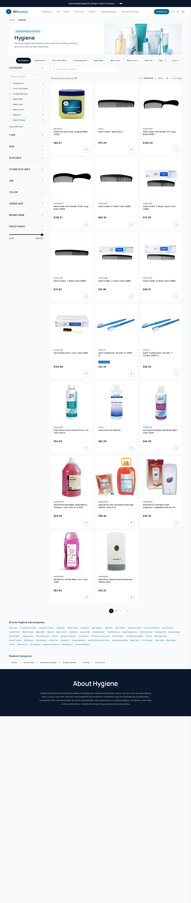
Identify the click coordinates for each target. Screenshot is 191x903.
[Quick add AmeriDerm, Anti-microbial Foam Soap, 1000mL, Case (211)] (131, 522)
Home (12, 19)
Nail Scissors (67, 644)
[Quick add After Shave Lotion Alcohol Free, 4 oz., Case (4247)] (87, 448)
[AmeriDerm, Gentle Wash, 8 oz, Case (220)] (72, 551)
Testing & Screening (130, 11)
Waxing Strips (174, 632)
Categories (46, 11)
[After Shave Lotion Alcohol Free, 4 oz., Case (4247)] (72, 402)
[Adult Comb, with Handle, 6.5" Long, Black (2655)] (161, 104)
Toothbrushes (113, 632)
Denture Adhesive (152, 628)
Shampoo (73, 632)
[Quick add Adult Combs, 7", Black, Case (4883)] (87, 296)
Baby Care (134, 640)
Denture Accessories (100, 636)
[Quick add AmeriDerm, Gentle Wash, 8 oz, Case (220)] (87, 597)
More (174, 60)
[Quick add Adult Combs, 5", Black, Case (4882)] (131, 224)
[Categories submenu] (52, 12)
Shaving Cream (160, 636)
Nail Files (109, 628)
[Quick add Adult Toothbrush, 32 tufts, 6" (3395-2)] (131, 373)
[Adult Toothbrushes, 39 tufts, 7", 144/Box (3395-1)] (161, 325)
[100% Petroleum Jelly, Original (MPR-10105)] (72, 104)
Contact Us (162, 11)
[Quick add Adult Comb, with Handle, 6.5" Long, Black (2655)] (176, 149)
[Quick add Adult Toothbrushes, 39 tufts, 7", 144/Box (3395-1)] (176, 373)
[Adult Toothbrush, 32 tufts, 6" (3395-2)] (116, 325)
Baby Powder (28, 632)
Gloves (66, 11)
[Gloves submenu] (70, 12)
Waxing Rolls (160, 632)
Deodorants (41, 640)
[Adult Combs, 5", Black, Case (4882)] (116, 178)
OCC (58, 11)
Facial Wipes (14, 636)
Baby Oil (50, 632)
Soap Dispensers (129, 632)
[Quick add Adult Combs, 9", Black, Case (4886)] (176, 296)
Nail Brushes (72, 628)
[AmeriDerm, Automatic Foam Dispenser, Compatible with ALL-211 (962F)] (161, 477)
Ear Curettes (167, 628)
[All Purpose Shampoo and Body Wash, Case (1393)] (161, 402)
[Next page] (127, 611)
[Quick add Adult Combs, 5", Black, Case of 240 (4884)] (176, 224)
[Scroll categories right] (166, 60)
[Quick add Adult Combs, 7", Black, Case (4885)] (131, 296)
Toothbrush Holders (134, 636)
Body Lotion (22, 644)
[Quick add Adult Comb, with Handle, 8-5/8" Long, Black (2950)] (87, 224)
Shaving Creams (134, 628)
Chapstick (64, 640)
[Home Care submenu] (85, 12)
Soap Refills (85, 632)
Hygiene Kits (27, 636)
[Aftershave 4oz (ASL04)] (116, 402)
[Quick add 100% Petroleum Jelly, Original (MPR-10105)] (87, 149)
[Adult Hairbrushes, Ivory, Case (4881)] (72, 325)
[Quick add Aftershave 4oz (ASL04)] (131, 448)
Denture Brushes (82, 644)
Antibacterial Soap (120, 640)
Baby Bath (40, 632)
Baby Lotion (62, 632)
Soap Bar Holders (46, 628)
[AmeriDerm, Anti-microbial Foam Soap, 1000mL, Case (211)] (116, 477)
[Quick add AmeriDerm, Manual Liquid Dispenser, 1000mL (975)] (131, 597)
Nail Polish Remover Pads (98, 640)
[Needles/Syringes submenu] (117, 12)
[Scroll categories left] (12, 60)
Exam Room (100, 662)
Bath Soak (159, 640)
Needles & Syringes (48, 662)
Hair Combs (120, 628)
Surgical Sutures (70, 662)
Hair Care (13, 628)
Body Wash (171, 640)
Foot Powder (147, 640)
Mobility (92, 11)
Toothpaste (83, 636)
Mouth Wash (117, 636)
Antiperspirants (78, 640)
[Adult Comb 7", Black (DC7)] (116, 104)
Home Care (79, 11)
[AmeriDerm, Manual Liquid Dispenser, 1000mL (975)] (116, 551)
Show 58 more (15, 126)
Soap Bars (60, 628)
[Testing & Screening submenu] (139, 12)
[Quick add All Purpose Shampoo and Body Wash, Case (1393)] (176, 448)
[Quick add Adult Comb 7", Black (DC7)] (131, 149)
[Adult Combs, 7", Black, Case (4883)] (72, 253)
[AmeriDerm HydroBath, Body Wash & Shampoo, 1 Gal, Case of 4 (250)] (72, 477)
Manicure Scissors (51, 644)
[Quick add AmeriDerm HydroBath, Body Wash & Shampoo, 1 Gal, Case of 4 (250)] (87, 522)
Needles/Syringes (108, 11)
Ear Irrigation (35, 644)
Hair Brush (85, 628)
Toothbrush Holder (28, 628)
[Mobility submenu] (97, 12)
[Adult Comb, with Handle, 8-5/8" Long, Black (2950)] (72, 178)
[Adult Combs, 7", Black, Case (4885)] (116, 253)
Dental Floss (14, 632)
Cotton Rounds (146, 632)
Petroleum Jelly (42, 636)
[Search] (172, 11)
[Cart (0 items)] (183, 11)
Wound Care (28, 662)
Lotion (12, 644)
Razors (149, 636)
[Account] (178, 11)
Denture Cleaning (68, 636)
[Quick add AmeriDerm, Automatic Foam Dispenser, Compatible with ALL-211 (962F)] (176, 522)
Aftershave (29, 640)
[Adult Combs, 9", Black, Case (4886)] (161, 253)
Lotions (54, 636)
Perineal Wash (98, 632)
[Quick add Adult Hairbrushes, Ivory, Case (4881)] (87, 373)
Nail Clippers (97, 628)
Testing (86, 662)
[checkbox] (26, 83)
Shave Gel (53, 640)
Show (160, 78)
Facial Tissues (15, 640)
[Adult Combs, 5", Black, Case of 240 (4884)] (161, 178)
